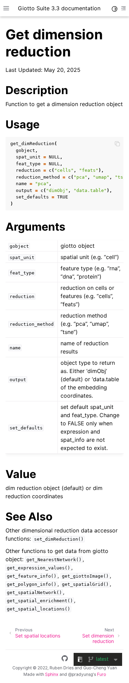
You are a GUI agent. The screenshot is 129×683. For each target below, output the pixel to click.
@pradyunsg (80, 674)
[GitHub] (65, 659)
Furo (101, 674)
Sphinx (51, 674)
